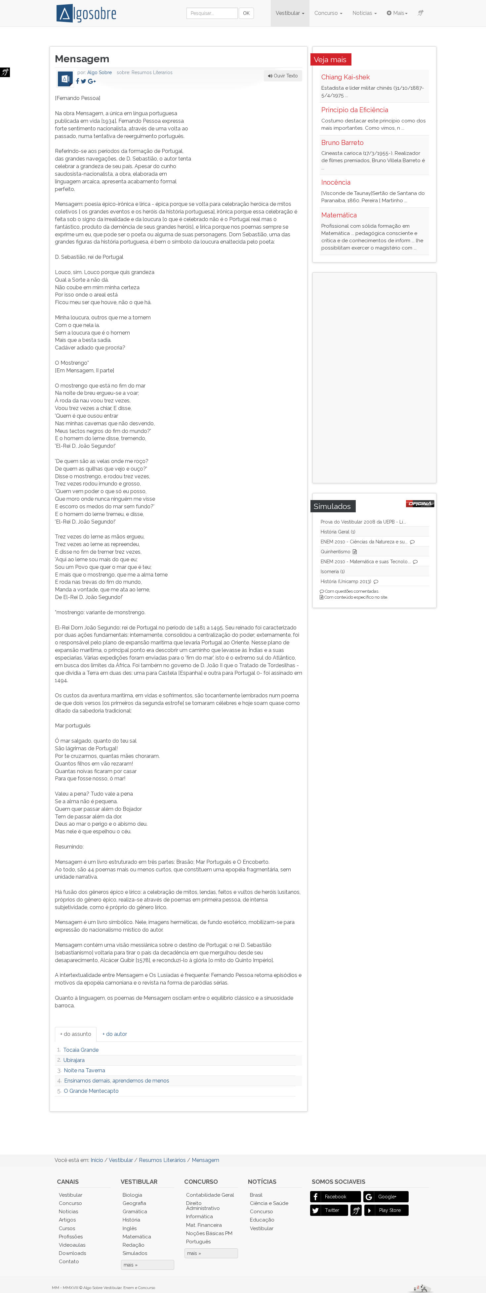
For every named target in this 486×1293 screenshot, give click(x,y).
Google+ (387, 1196)
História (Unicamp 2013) (346, 581)
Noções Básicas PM (209, 1233)
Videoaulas (72, 1245)
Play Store (390, 1210)
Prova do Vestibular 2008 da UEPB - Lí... (363, 522)
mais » (131, 1265)
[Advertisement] (252, 136)
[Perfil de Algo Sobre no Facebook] (77, 81)
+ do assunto (75, 1034)
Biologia (132, 1195)
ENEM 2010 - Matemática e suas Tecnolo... (366, 561)
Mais (398, 13)
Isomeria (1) (333, 571)
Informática (199, 1217)
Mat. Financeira (204, 1225)
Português (198, 1242)
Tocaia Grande (81, 1050)
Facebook (335, 1196)
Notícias (363, 13)
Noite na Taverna (84, 1070)
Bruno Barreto (342, 143)
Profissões (71, 1237)
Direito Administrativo (203, 1205)
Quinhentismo (335, 551)
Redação (133, 1245)
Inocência (335, 182)
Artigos (67, 1220)
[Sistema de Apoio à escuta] (5, 72)
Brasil (256, 1195)
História (131, 1220)
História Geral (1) (338, 531)
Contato (69, 1262)
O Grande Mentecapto (91, 1091)
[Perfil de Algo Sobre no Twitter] (83, 81)
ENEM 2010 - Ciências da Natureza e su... (364, 541)
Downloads (72, 1253)
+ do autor (114, 1034)
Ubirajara (74, 1060)
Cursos (67, 1228)
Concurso (326, 13)
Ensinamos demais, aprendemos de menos (116, 1081)
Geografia (134, 1203)
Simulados (135, 1253)
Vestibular (288, 13)
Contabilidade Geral (210, 1195)
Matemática (339, 215)
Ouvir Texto (285, 75)
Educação (262, 1220)
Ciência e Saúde (269, 1203)
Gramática (135, 1212)
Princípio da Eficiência (354, 110)
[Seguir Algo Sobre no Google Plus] (92, 81)
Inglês (130, 1228)
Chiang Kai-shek (345, 77)
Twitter (332, 1210)
